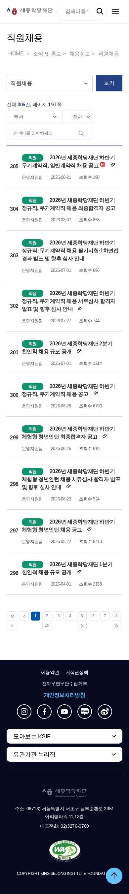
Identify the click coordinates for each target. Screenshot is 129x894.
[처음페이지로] (12, 616)
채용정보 (79, 53)
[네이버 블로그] (84, 711)
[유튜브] (64, 711)
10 (47, 625)
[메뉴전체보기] (115, 11)
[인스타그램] (24, 711)
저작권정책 (76, 672)
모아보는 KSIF (32, 736)
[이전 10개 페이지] (24, 616)
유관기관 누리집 (34, 754)
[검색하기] (100, 11)
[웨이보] (105, 711)
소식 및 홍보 (47, 53)
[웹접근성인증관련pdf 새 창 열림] (64, 851)
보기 (109, 83)
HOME (16, 53)
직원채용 (108, 53)
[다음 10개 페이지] (82, 625)
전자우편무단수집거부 (64, 683)
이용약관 (50, 672)
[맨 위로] (114, 876)
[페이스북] (44, 711)
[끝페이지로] (116, 625)
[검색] (85, 133)
